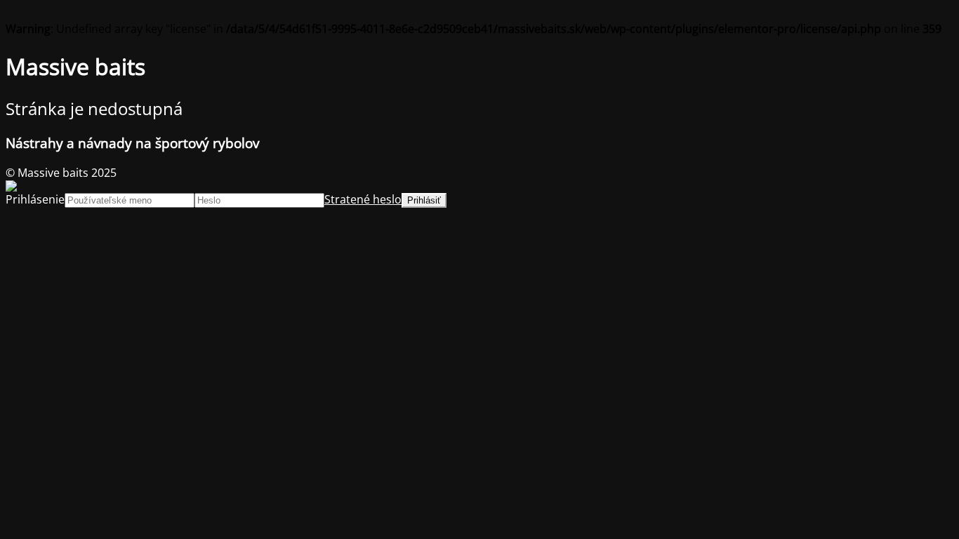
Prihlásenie (35, 199)
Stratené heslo (363, 199)
